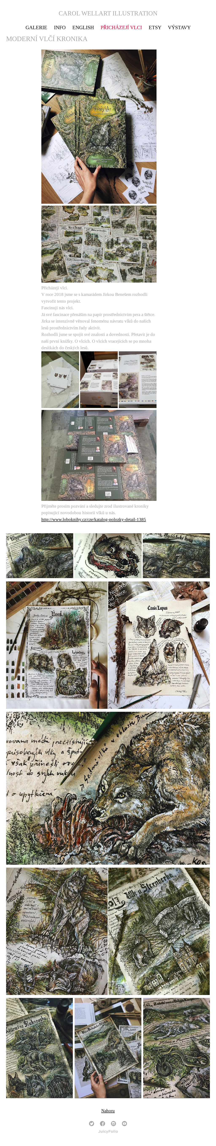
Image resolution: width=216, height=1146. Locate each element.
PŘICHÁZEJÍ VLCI (121, 27)
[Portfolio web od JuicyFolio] (108, 1132)
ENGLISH (83, 27)
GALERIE (36, 27)
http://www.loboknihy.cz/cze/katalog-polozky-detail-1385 (93, 519)
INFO (60, 27)
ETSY (155, 27)
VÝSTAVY (179, 27)
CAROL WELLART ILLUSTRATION (108, 13)
